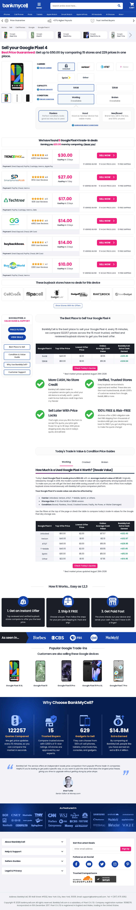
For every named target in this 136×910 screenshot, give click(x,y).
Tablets (39, 14)
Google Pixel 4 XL (14, 685)
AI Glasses (110, 14)
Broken (104, 462)
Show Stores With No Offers (68, 305)
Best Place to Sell (17, 347)
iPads (30, 14)
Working (66, 462)
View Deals (17, 337)
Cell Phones (19, 14)
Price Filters (17, 329)
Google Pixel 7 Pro (118, 685)
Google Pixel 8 (40, 685)
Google (32, 27)
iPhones (7, 14)
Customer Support (17, 372)
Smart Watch (66, 14)
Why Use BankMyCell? (17, 364)
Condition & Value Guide (17, 355)
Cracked (86, 462)
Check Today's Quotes (85, 368)
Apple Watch (52, 14)
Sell (10, 27)
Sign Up (125, 849)
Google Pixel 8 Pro (66, 685)
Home (4, 27)
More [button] (121, 14)
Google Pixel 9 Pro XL (92, 685)
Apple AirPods (81, 14)
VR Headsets (97, 14)
